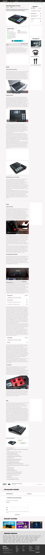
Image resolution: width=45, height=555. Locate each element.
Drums (23, 546)
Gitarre (17, 546)
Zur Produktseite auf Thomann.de (37, 2)
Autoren (30, 549)
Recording (17, 548)
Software (17, 549)
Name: (7, 507)
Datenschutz (31, 548)
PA (22, 548)
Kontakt (30, 546)
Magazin (23, 550)
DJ (22, 547)
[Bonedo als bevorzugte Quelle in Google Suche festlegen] (11, 7)
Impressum (30, 547)
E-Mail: (7, 509)
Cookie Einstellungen (32, 550)
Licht (16, 551)
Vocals (23, 549)
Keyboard (17, 550)
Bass (16, 547)
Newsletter (6, 552)
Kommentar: (8, 502)
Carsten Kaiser (16, 7)
